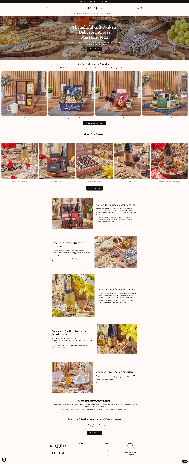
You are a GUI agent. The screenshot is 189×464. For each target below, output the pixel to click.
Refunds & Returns (131, 450)
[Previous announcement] (47, 1)
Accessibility (130, 445)
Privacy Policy (131, 454)
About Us (82, 445)
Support (185, 461)
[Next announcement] (142, 1)
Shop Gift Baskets (94, 49)
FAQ (106, 450)
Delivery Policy (131, 448)
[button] (48, 8)
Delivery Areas (107, 448)
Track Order (106, 445)
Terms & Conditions (130, 452)
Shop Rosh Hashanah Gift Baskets (94, 123)
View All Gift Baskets (94, 188)
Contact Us (82, 448)
